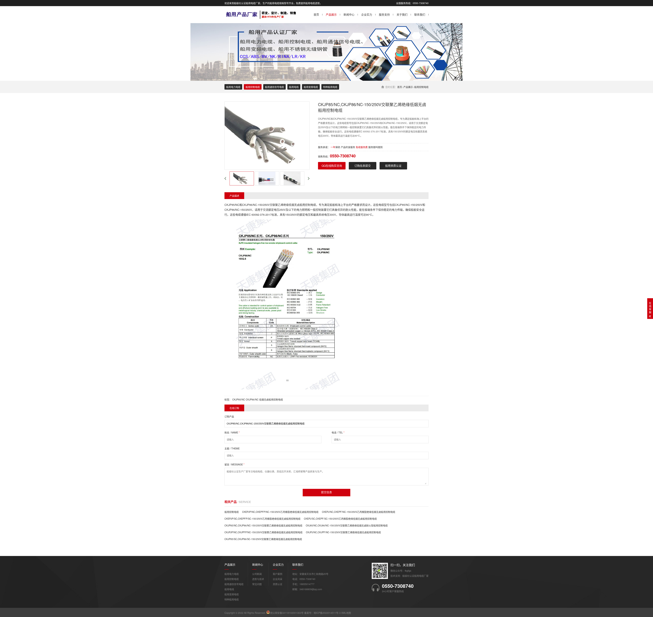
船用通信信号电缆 (274, 87)
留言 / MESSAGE (234, 464)
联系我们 (419, 14)
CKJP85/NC (238, 399)
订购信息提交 (362, 166)
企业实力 (366, 14)
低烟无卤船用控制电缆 (271, 399)
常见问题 (257, 584)
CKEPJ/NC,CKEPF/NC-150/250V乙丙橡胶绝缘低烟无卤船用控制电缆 (358, 511)
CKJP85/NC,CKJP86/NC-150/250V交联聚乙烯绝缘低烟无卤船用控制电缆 (263, 525)
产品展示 (331, 14)
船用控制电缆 (421, 87)
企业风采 (277, 579)
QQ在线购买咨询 (332, 166)
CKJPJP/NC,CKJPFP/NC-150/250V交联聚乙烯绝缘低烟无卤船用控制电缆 (263, 532)
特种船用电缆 (330, 87)
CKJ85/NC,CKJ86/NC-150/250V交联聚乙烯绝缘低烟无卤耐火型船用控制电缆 (347, 525)
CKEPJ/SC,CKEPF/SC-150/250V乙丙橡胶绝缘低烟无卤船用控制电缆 (340, 518)
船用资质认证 (393, 166)
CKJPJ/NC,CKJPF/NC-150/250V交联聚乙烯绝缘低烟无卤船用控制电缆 (343, 532)
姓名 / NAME (232, 432)
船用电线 (294, 87)
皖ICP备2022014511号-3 (327, 612)
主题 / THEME (232, 448)
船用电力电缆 (233, 87)
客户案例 (277, 574)
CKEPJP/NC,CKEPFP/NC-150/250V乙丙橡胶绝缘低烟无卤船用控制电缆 (280, 511)
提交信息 (326, 492)
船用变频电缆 (311, 87)
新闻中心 (349, 14)
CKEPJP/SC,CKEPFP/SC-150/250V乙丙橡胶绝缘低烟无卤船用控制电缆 (262, 518)
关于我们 (402, 14)
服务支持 (384, 14)
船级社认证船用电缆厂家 (415, 575)
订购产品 (229, 416)
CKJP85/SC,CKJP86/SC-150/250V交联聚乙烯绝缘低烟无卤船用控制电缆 (263, 539)
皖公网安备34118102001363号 (287, 612)
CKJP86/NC (252, 399)
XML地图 (346, 612)
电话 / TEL (338, 432)
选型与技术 (258, 579)
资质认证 (277, 584)
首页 (316, 14)
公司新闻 (257, 574)
